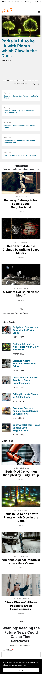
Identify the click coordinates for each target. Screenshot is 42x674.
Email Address (7, 650)
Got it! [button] (21, 670)
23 (22, 83)
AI (21, 2)
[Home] (10, 9)
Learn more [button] (22, 665)
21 (15, 83)
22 (18, 83)
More (22, 309)
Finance (10, 2)
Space (17, 2)
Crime (26, 556)
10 (36, 80)
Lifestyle (36, 2)
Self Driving (27, 2)
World (4, 2)
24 (26, 83)
